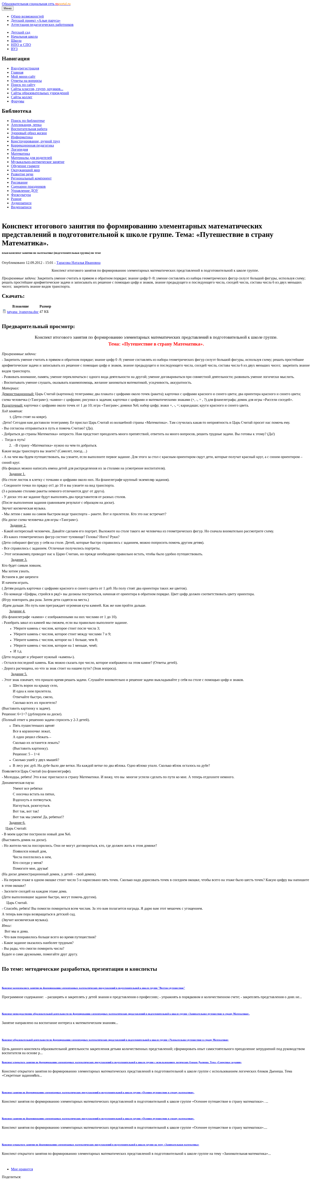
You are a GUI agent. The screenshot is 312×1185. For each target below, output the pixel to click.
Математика (20, 153)
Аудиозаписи (21, 203)
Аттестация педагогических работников (42, 25)
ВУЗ (14, 49)
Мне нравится (22, 1169)
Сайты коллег (21, 97)
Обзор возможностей (27, 16)
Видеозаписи (21, 207)
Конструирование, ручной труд (35, 141)
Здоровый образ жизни (29, 133)
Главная (17, 72)
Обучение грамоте (25, 166)
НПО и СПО (21, 45)
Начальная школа (24, 36)
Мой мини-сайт (23, 76)
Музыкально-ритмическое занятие (37, 162)
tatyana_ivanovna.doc (23, 312)
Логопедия (19, 149)
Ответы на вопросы (26, 81)
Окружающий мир (25, 170)
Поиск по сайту (23, 85)
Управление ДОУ (24, 191)
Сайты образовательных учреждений (40, 93)
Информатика (22, 137)
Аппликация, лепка (26, 125)
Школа (16, 41)
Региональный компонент (31, 178)
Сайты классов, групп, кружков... (37, 89)
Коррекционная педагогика (32, 145)
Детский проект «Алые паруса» (36, 20)
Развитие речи (22, 174)
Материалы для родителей (31, 158)
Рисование (19, 182)
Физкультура (21, 195)
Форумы (17, 101)
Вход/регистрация (25, 68)
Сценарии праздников (28, 186)
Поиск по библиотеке (28, 121)
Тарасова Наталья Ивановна (78, 263)
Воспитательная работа (29, 129)
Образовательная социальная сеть (36, 4)
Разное (16, 199)
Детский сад (20, 32)
